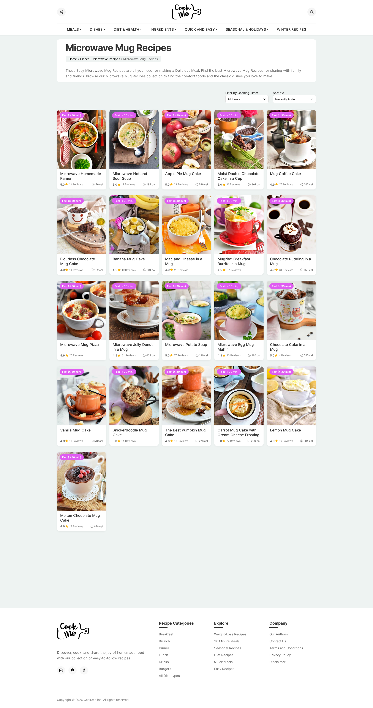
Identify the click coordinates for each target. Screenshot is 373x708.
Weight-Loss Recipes (230, 634)
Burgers (165, 669)
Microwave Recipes (106, 59)
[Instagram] (61, 670)
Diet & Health (126, 29)
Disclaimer (277, 662)
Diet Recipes (224, 655)
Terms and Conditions (286, 648)
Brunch (164, 641)
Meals (73, 29)
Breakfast (166, 634)
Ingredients (162, 29)
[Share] (61, 12)
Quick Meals (223, 662)
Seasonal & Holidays (246, 29)
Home (73, 59)
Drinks (164, 662)
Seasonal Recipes (227, 648)
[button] (311, 12)
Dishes (96, 29)
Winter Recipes (291, 29)
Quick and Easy (200, 29)
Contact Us (277, 641)
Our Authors (278, 634)
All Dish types (169, 676)
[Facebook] (84, 670)
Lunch (163, 655)
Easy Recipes (224, 669)
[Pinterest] (72, 670)
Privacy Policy (280, 655)
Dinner (164, 648)
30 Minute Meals (227, 641)
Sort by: (278, 93)
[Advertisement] (186, 570)
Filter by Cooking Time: (241, 93)
